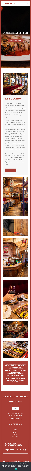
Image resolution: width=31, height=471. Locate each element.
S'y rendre (15, 408)
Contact (15, 434)
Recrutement (15, 436)
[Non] (29, 466)
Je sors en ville (26, 461)
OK (16, 468)
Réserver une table (15, 40)
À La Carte (15, 432)
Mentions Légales (6, 461)
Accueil (15, 429)
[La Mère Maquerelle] (11, 3)
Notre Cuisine (15, 431)
